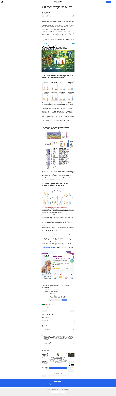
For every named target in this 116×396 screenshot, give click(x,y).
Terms (62, 389)
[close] (66, 353)
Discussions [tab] (48, 350)
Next (71, 310)
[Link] (40, 76)
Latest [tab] (45, 350)
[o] (71, 355)
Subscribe (58, 367)
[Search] (103, 2)
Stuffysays (45, 335)
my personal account (70, 290)
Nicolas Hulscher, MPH (47, 12)
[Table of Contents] (1, 198)
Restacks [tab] (47, 317)
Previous (45, 310)
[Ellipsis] (74, 325)
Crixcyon (45, 325)
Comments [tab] (43, 317)
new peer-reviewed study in (47, 20)
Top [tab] (42, 350)
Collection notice (66, 389)
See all (43, 375)
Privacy (60, 389)
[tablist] (45, 317)
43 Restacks (52, 304)
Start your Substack (56, 391)
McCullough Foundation (59, 290)
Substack (53, 394)
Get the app (62, 391)
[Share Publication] (105, 2)
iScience (54, 20)
